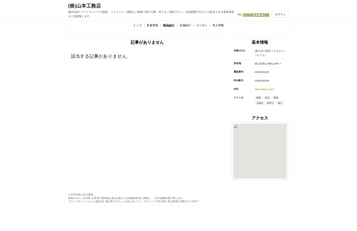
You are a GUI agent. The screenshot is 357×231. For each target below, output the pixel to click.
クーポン (202, 25)
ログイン (280, 14)
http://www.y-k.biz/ (264, 89)
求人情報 (218, 25)
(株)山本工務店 (84, 5)
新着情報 (152, 25)
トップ (137, 25)
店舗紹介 (185, 25)
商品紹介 (169, 25)
